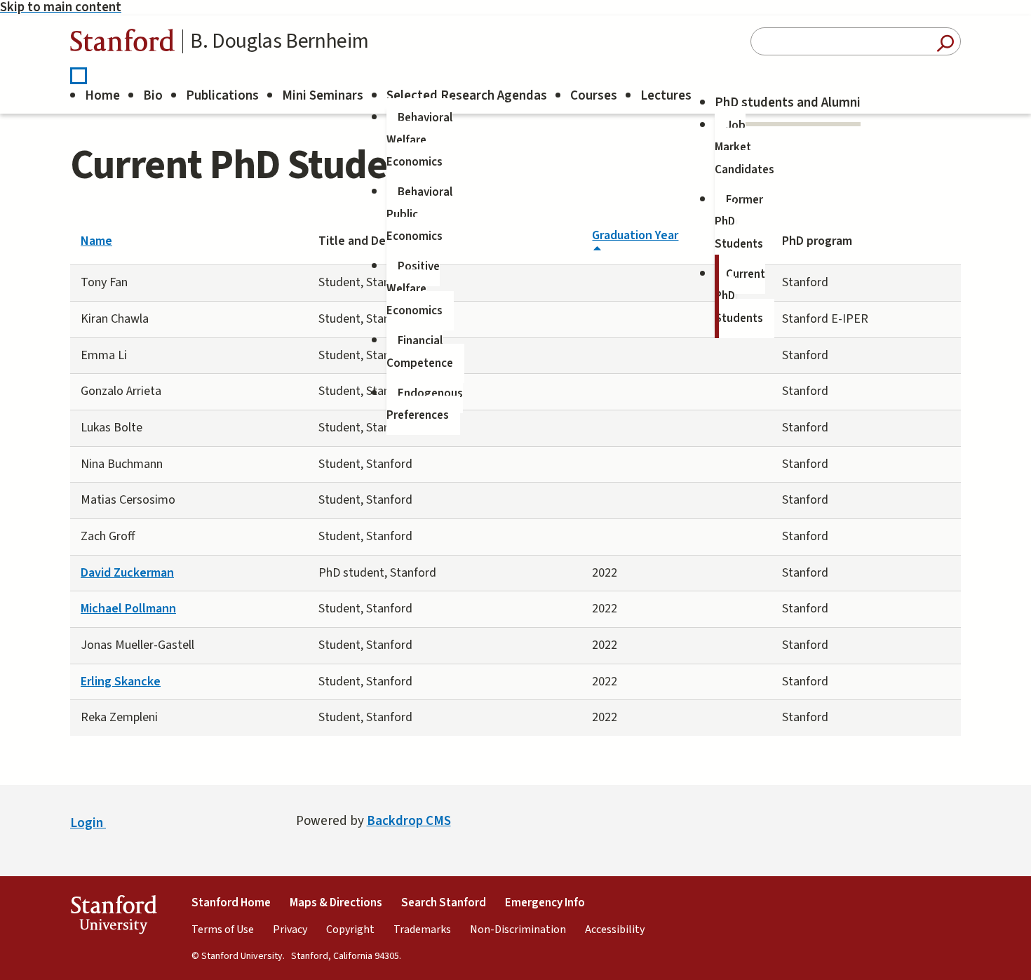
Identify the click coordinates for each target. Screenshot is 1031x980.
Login (88, 823)
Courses (593, 95)
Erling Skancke (121, 681)
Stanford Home (231, 902)
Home (102, 95)
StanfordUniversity (113, 917)
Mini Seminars (322, 95)
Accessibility (615, 929)
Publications (222, 95)
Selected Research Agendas (466, 95)
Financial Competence (419, 352)
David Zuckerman (127, 573)
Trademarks (422, 929)
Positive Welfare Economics (414, 288)
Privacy (290, 929)
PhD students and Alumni (788, 102)
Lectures (666, 95)
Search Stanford (443, 902)
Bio (153, 95)
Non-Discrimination (518, 929)
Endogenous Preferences (424, 404)
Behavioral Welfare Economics (419, 139)
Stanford (122, 43)
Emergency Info (545, 902)
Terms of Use (222, 929)
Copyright (350, 929)
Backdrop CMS (409, 821)
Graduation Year (635, 235)
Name (96, 241)
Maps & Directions (336, 902)
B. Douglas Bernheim (279, 41)
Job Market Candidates (744, 147)
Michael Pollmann (128, 608)
